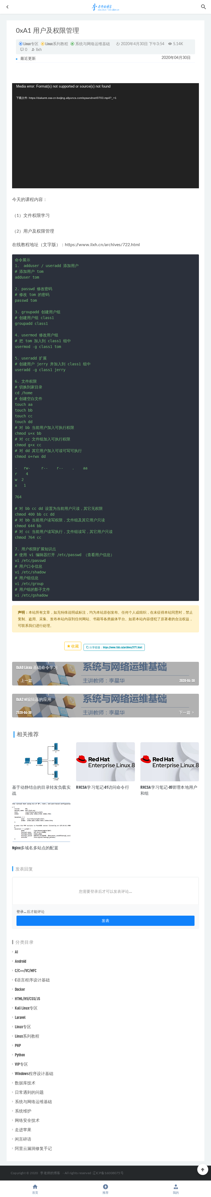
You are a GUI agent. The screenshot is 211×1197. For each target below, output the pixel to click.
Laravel (20, 1017)
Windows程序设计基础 (34, 1073)
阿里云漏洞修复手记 (33, 1148)
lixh (38, 50)
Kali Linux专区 (26, 1007)
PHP (18, 1045)
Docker (20, 989)
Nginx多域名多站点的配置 (35, 847)
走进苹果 (23, 1129)
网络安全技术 (27, 1120)
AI (16, 951)
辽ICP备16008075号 (108, 1173)
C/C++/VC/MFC (26, 970)
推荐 (105, 1192)
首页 (35, 1192)
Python (20, 1054)
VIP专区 (21, 1064)
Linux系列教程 (56, 43)
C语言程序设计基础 (32, 979)
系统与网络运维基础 (92, 43)
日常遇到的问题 (29, 1092)
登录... (21, 911)
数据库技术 (25, 1082)
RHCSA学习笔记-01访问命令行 (102, 787)
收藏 (75, 646)
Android (20, 961)
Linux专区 (30, 43)
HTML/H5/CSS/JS (27, 998)
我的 (176, 1192)
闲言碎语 (23, 1138)
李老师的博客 (50, 1173)
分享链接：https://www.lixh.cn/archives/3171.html (115, 647)
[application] (105, 136)
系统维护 (23, 1110)
